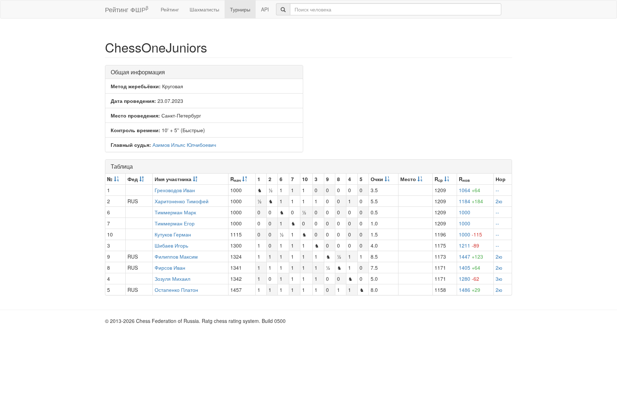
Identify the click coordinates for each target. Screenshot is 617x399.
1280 (469, 278)
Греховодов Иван (175, 190)
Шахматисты (204, 9)
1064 (469, 190)
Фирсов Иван (170, 267)
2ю (499, 201)
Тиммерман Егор (175, 223)
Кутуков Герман (173, 234)
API (265, 9)
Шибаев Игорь (171, 245)
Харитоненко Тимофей (182, 201)
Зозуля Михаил (172, 278)
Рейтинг (170, 9)
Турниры (240, 9)
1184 (471, 201)
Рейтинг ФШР (126, 9)
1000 (464, 212)
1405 (469, 267)
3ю (499, 278)
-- (497, 190)
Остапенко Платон (176, 289)
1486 (469, 289)
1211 (469, 245)
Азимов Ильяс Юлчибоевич (184, 144)
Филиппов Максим (176, 256)
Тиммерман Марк (175, 212)
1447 (471, 256)
